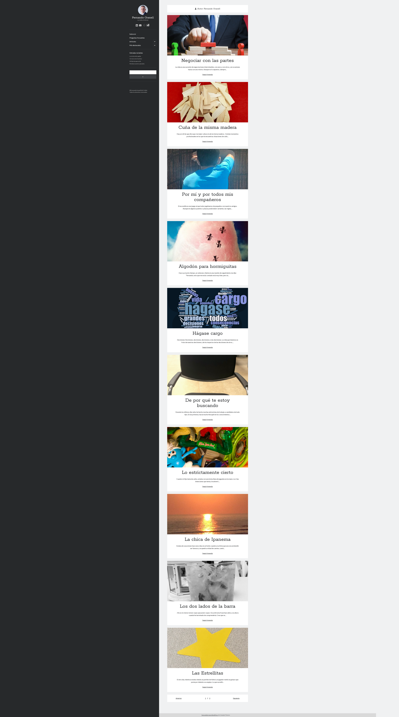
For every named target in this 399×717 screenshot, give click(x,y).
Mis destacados (135, 45)
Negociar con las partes (207, 35)
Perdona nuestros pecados (137, 64)
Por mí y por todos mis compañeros (207, 169)
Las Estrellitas (207, 648)
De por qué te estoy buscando (207, 375)
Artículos (132, 41)
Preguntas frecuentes (137, 38)
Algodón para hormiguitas (207, 241)
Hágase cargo (207, 308)
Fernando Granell (143, 17)
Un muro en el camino (136, 59)
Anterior (179, 698)
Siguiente (236, 698)
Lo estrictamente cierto (207, 447)
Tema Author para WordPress (209, 715)
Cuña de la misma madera (207, 102)
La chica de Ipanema (207, 514)
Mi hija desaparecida (135, 61)
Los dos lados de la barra (207, 581)
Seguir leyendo (207, 74)
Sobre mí (132, 34)
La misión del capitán (135, 56)
